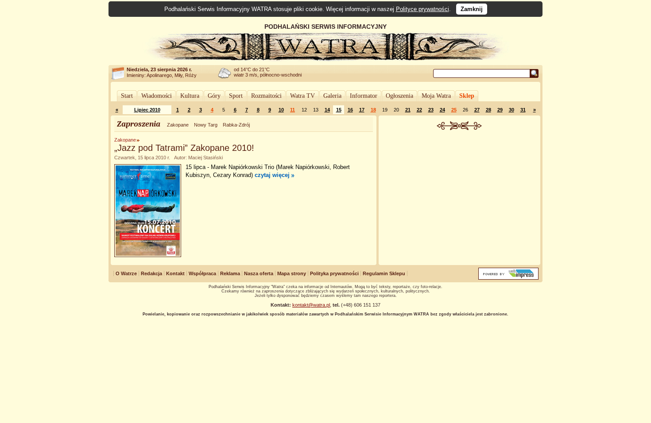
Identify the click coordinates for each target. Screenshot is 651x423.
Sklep (466, 95)
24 (442, 109)
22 (419, 109)
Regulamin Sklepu (384, 273)
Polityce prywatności (422, 9)
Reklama (230, 273)
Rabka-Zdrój (236, 124)
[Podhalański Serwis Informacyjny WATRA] (325, 59)
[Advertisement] (459, 196)
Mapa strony (291, 273)
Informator (363, 95)
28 (488, 109)
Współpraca (202, 273)
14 (327, 109)
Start (127, 95)
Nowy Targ (205, 124)
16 (350, 109)
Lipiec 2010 (147, 109)
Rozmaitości (266, 95)
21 (408, 109)
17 (361, 109)
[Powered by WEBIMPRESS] (508, 277)
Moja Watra (436, 95)
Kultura (189, 95)
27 (477, 109)
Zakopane (178, 124)
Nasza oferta (258, 273)
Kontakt (175, 273)
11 (292, 109)
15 (338, 109)
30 (511, 109)
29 (500, 109)
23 (431, 109)
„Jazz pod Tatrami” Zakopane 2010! (184, 148)
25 (454, 109)
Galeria (332, 95)
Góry (214, 95)
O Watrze (126, 273)
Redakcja (151, 273)
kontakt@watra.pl (311, 305)
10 (281, 109)
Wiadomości (156, 95)
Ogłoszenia (399, 95)
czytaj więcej (272, 175)
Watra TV (302, 95)
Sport (236, 95)
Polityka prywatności (334, 273)
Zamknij (472, 9)
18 (373, 109)
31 (523, 109)
